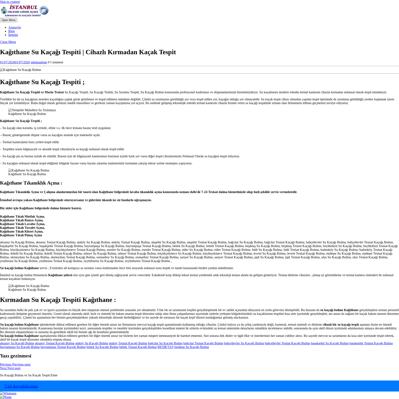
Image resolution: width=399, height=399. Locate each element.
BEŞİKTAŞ (166, 347)
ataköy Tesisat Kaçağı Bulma (128, 343)
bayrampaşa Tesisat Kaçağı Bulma (63, 347)
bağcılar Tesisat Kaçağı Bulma (203, 343)
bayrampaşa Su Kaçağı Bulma (20, 347)
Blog (11, 31)
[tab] (8, 20)
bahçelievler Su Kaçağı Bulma (244, 343)
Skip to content (10, 2)
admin (39, 62)
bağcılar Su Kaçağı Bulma (165, 343)
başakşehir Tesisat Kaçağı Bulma (371, 343)
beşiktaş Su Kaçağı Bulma (191, 347)
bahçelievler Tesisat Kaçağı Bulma (287, 343)
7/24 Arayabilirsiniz (21, 386)
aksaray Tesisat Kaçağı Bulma (54, 343)
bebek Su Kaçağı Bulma (102, 347)
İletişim (13, 35)
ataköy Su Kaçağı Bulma (91, 343)
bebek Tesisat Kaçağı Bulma (138, 347)
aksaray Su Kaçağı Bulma (17, 343)
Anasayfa (14, 27)
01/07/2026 (15, 62)
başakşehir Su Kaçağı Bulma (330, 343)
